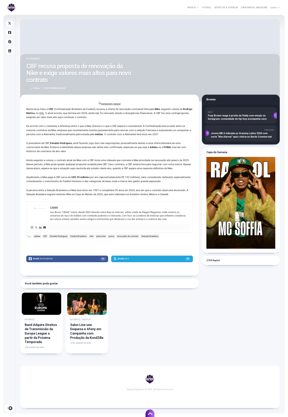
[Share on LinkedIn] (9, 51)
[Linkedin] (40, 227)
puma (111, 236)
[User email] (44, 227)
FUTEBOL (206, 7)
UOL (41, 113)
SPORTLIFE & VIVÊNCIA (226, 7)
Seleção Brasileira (149, 236)
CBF (45, 236)
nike (91, 236)
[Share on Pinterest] (9, 42)
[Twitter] (36, 227)
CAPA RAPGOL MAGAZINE (254, 7)
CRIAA (35, 88)
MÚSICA (192, 7)
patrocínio (101, 236)
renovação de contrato (127, 236)
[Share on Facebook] (9, 33)
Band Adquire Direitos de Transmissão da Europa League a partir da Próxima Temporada (41, 333)
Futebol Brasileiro (78, 236)
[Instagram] (32, 227)
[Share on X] (9, 23)
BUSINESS (35, 58)
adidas (37, 236)
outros (273, 7)
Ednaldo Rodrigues (59, 236)
